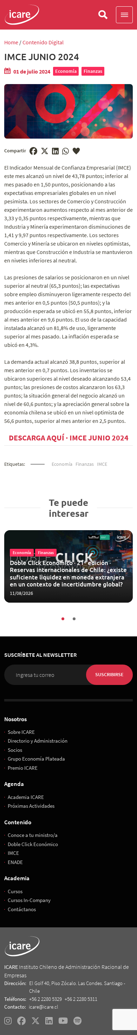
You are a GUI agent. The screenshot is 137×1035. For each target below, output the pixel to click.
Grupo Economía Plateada (36, 758)
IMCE (102, 464)
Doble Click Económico (33, 844)
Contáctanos (22, 909)
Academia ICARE (26, 797)
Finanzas (93, 71)
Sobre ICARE (21, 732)
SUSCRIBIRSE (109, 674)
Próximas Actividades (31, 805)
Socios (15, 750)
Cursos (15, 891)
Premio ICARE (23, 767)
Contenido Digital (43, 42)
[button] (124, 14)
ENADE (15, 862)
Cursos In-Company (29, 900)
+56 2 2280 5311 (81, 999)
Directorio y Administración (37, 740)
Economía (66, 71)
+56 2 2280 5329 (45, 999)
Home (11, 42)
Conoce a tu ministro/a (33, 835)
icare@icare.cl (43, 1007)
